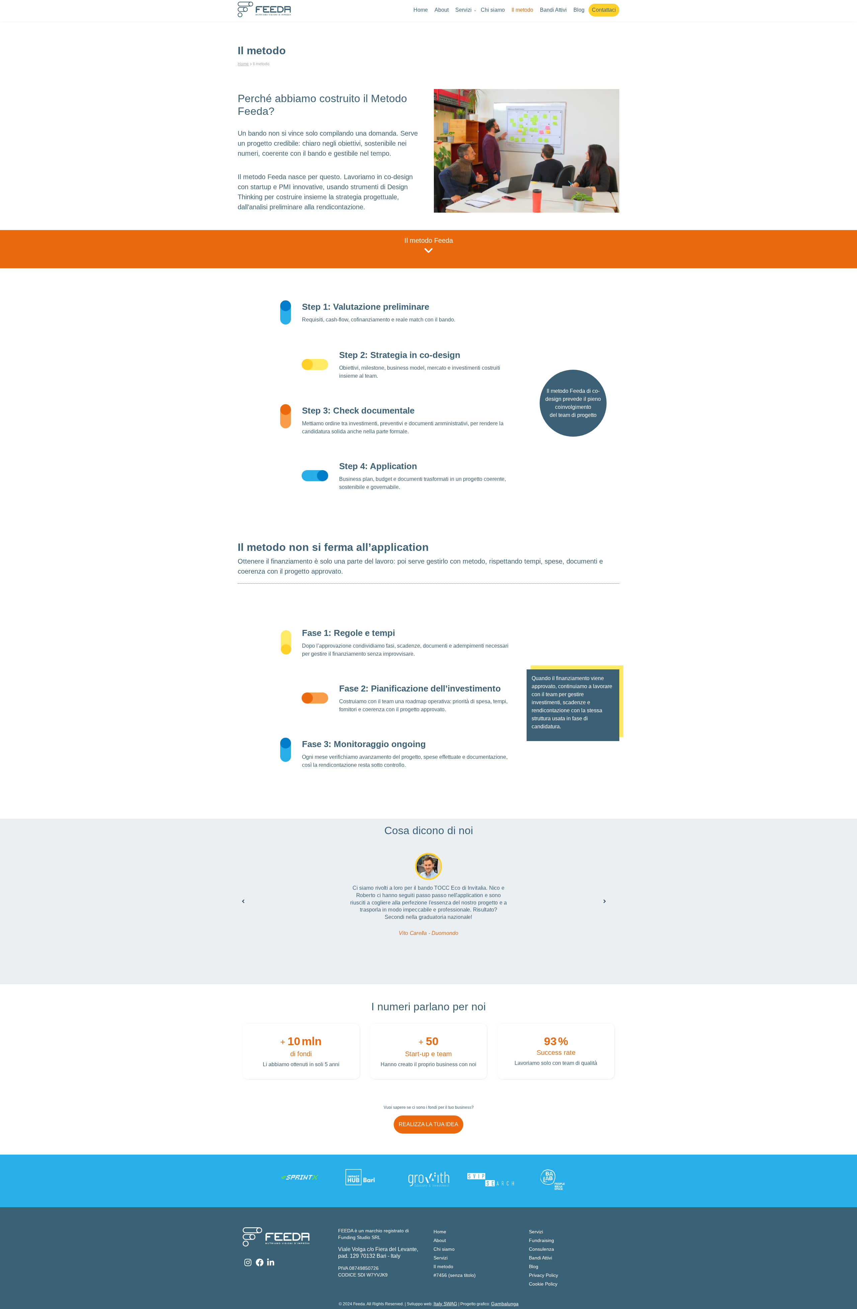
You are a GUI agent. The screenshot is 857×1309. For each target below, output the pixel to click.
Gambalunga (505, 1303)
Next (599, 896)
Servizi (463, 10)
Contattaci (604, 10)
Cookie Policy (543, 1284)
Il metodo (522, 10)
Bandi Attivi (553, 10)
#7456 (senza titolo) (455, 1275)
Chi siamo (493, 10)
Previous (237, 896)
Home (420, 10)
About (442, 10)
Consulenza (541, 1249)
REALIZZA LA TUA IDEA (428, 1124)
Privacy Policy (543, 1275)
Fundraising (541, 1240)
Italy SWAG (445, 1303)
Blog (579, 10)
